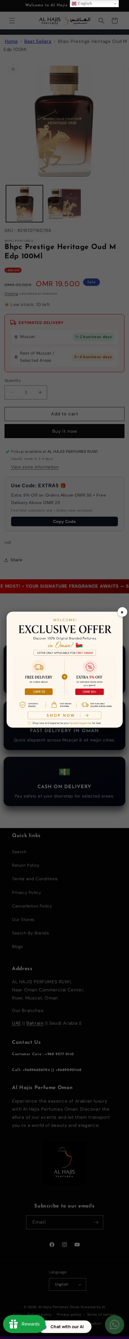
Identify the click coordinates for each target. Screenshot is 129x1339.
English (84, 3)
